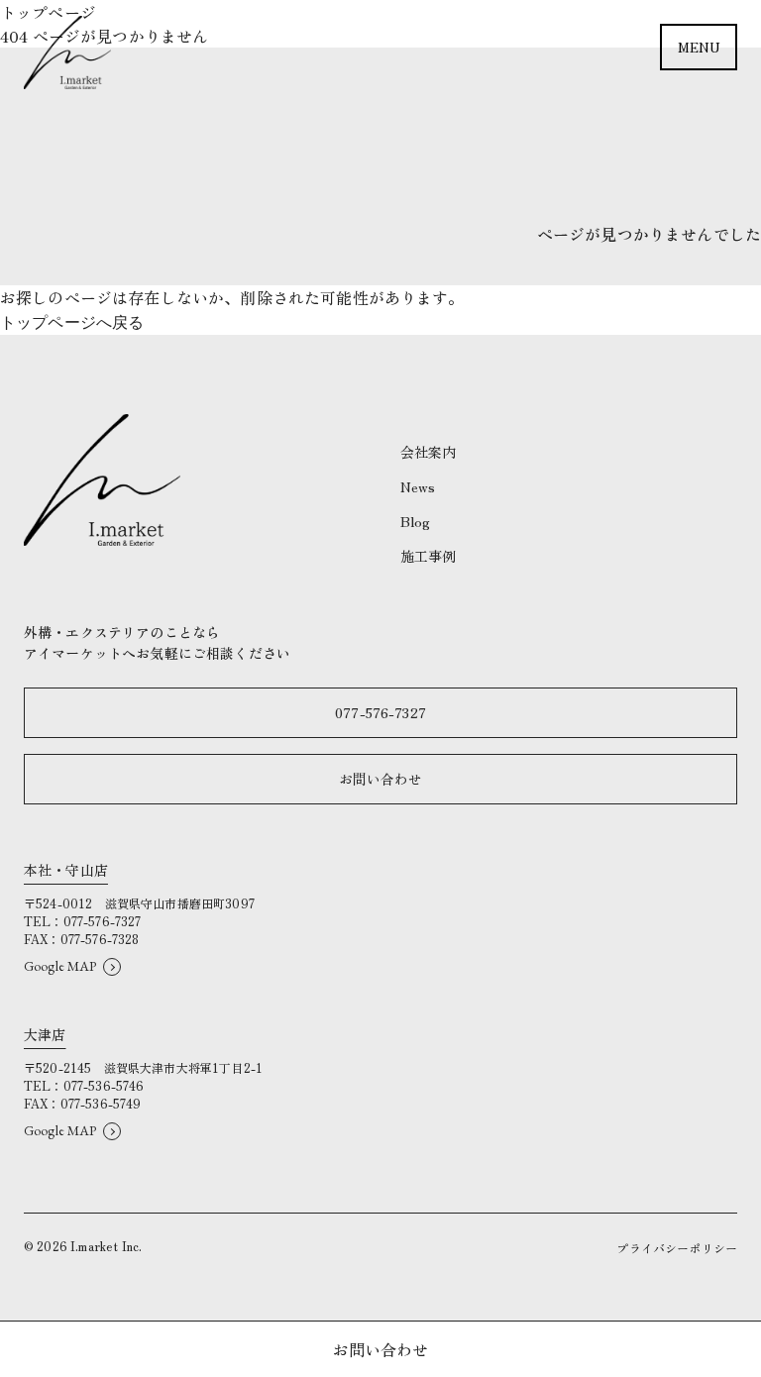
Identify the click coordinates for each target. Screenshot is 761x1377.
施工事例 (428, 556)
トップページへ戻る (72, 322)
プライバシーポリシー (676, 1247)
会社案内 (428, 452)
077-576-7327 (380, 712)
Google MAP (60, 966)
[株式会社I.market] (67, 52)
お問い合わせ (381, 779)
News (418, 486)
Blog (415, 521)
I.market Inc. (106, 1245)
